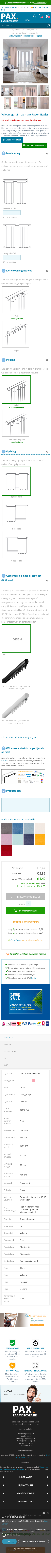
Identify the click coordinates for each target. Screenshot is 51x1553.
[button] (25, 1548)
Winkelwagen (41, 16)
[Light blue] (29, 833)
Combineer (15, 940)
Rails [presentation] (6, 1065)
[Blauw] (18, 844)
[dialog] (25, 1531)
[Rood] (6, 855)
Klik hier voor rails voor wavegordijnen (18, 737)
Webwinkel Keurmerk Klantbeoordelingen (24, 1468)
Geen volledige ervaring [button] (33, 1541)
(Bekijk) (43, 2)
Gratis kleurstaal (13, 139)
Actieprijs (16, 873)
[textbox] (22, 25)
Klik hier (4, 760)
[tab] (25, 1037)
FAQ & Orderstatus (9, 7)
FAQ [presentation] (5, 1058)
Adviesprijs (17, 868)
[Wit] (40, 833)
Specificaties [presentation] (9, 1038)
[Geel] (40, 844)
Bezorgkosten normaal (33, 883)
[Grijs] (6, 833)
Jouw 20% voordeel (22, 879)
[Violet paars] (6, 844)
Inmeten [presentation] (7, 1044)
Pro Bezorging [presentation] (10, 1051)
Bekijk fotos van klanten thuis (33, 1456)
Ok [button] (9, 1541)
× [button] (48, 1513)
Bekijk (33, 978)
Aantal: (22, 904)
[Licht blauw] (18, 833)
